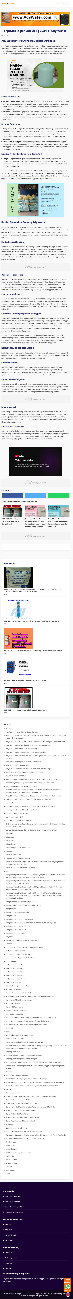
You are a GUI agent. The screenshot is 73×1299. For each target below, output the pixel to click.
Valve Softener (11, 1159)
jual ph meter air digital (14, 965)
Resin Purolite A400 (13, 1093)
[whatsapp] (58, 495)
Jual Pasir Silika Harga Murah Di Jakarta (20, 958)
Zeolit (8, 1174)
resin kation (10, 1089)
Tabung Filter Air (10, 1235)
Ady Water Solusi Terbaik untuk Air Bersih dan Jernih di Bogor (28, 769)
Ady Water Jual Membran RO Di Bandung (21, 749)
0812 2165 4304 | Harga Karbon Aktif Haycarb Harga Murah (26, 710)
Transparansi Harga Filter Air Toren (19, 1153)
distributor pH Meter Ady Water (18, 848)
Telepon (8, 1268)
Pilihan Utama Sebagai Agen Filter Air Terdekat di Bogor (26, 1079)
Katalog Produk (10, 1252)
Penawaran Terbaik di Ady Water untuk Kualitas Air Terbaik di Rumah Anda (33, 1062)
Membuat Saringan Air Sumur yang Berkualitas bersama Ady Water (31, 1017)
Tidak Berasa (11, 1142)
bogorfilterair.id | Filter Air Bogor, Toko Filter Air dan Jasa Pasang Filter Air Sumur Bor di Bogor (42, 1295)
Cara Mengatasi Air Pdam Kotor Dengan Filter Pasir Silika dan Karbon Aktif (33, 796)
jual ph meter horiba (13, 982)
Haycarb (9, 937)
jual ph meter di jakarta (14, 975)
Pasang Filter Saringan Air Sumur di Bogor (21, 1059)
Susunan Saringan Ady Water (17, 1128)
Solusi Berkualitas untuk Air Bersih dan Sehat (22, 1103)
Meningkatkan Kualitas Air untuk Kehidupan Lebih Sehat (26, 1024)
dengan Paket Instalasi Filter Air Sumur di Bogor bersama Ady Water (31, 830)
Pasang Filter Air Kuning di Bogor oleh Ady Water (24, 1055)
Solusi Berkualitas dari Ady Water (18, 1100)
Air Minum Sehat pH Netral (16, 776)
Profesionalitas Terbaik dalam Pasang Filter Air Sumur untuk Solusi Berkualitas (35, 1082)
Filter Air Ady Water (13, 855)
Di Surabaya (10, 844)
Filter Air (9, 851)
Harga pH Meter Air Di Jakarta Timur (19, 919)
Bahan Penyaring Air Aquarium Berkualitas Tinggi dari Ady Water (30, 783)
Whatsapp (8, 1263)
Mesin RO (9, 1028)
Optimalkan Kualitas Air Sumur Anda (19, 1035)
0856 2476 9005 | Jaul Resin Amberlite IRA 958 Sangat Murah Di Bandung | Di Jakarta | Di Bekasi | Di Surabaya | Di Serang (32, 590)
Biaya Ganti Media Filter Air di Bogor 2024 (21, 786)
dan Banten (10, 803)
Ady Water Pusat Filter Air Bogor (18, 765)
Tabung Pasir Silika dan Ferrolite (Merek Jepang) (24, 1131)
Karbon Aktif (9, 1240)
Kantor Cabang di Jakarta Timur (18, 986)
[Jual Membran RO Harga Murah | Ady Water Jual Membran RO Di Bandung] (18, 608)
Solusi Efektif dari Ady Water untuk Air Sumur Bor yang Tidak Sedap (31, 1107)
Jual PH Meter (11, 961)
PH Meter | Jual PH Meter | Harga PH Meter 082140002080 (25, 680)
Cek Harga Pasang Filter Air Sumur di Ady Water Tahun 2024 (28, 799)
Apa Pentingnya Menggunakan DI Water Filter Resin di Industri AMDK (31, 779)
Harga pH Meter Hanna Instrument (19, 926)
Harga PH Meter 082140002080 (17, 912)
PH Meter (9, 1072)
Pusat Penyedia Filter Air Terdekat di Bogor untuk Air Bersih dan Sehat (32, 1086)
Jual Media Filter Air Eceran (14, 1212)
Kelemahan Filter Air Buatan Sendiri (19, 1000)
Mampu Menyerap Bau (14, 1014)
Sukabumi (9, 1124)
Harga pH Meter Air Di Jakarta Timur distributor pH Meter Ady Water (31, 923)
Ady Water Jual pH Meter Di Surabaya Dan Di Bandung (26, 752)
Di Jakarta (10, 837)
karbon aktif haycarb (14, 989)
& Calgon (9, 728)
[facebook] (12, 495)
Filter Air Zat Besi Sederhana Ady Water (20, 868)
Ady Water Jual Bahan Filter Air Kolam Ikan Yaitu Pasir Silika (28, 745)
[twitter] (35, 495)
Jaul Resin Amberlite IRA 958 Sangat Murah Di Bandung (26, 947)
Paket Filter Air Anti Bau (15, 1039)
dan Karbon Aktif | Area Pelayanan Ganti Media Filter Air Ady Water (31, 806)
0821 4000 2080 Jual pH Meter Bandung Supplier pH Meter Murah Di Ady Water (33, 651)
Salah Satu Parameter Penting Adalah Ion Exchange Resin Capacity (31, 1096)
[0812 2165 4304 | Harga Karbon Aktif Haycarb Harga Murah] (18, 697)
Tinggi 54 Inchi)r (12, 1149)
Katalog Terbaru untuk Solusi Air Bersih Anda (22, 993)
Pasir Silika (8, 1230)
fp (7, 871)
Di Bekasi (9, 834)
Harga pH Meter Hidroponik (16, 930)
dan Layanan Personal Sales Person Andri (21, 810)
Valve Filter (10, 1156)
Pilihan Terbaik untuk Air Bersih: (17, 1075)
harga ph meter (12, 909)
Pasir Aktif (8, 1224)
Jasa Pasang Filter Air (12, 1196)
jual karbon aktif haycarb (15, 951)
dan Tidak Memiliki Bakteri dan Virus (19, 820)
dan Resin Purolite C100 (14, 817)
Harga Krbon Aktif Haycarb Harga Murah (21, 902)
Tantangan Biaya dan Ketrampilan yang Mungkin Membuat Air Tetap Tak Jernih (36, 1135)
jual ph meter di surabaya (15, 979)
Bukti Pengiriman (10, 1258)
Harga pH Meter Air (13, 916)
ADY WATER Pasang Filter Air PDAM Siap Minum (23, 762)
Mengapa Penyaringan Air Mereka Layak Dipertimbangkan (28, 1021)
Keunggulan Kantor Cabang (16, 1003)
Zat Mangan (10, 1170)
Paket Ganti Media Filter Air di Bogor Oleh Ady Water (25, 1042)
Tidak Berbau (11, 1146)
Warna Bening (11, 1163)
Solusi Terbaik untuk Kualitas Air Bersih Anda (22, 1117)
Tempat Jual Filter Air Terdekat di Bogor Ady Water (25, 1138)
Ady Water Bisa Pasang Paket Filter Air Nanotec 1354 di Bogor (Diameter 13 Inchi (35, 742)
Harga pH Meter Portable (15, 933)
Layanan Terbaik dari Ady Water (18, 1010)
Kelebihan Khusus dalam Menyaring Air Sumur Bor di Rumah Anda (30, 996)
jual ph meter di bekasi (14, 972)
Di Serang (9, 841)
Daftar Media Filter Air (12, 1201)
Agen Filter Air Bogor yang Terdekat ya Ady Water (24, 772)
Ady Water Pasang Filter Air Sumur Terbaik (22, 732)
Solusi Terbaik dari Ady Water (17, 1114)
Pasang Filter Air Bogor (14, 1052)
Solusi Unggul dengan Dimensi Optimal (20, 1121)
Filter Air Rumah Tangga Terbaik (18, 858)
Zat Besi (9, 1167)
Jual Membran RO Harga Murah (18, 954)
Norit (8, 1031)
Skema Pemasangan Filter (14, 1207)
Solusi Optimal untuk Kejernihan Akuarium (21, 1110)
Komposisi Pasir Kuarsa (14, 1007)
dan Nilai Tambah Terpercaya (17, 813)
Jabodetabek (11, 944)
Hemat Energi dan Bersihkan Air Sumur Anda (22, 940)
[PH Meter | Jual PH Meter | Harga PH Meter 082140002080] (18, 668)
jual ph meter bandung (14, 968)
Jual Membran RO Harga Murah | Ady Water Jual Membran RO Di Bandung (31, 621)
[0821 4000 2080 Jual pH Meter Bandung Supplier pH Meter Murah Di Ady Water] (18, 638)
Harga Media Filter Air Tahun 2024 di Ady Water (23, 905)
